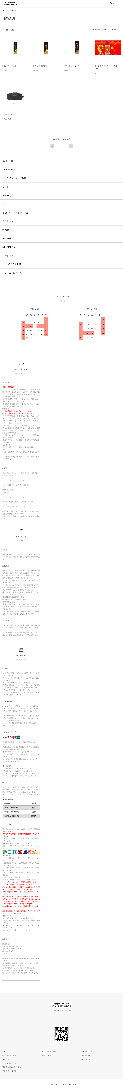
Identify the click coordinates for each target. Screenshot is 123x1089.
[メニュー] (119, 3)
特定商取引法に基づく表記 (11, 1067)
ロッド (5, 186)
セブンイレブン (7, 925)
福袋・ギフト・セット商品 (15, 212)
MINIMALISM (8, 246)
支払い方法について (9, 1063)
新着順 (114, 29)
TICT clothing (8, 169)
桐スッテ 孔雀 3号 (40, 66)
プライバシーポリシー (10, 1071)
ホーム (4, 10)
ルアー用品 (7, 195)
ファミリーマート (22, 925)
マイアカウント (86, 1051)
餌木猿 (5, 229)
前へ (52, 146)
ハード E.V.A (8, 255)
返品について (7, 1059)
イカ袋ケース (7, 114)
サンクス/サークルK (9, 930)
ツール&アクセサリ (11, 264)
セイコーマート (25, 930)
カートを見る (86, 1055)
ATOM (48, 1055)
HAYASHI (13, 10)
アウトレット (8, 221)
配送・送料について (9, 1055)
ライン (5, 203)
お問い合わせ (86, 1059)
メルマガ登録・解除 (49, 1051)
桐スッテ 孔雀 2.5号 (10, 66)
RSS (43, 1055)
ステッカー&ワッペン (12, 272)
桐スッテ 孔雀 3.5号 (71, 66)
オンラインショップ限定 (14, 178)
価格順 (105, 29)
